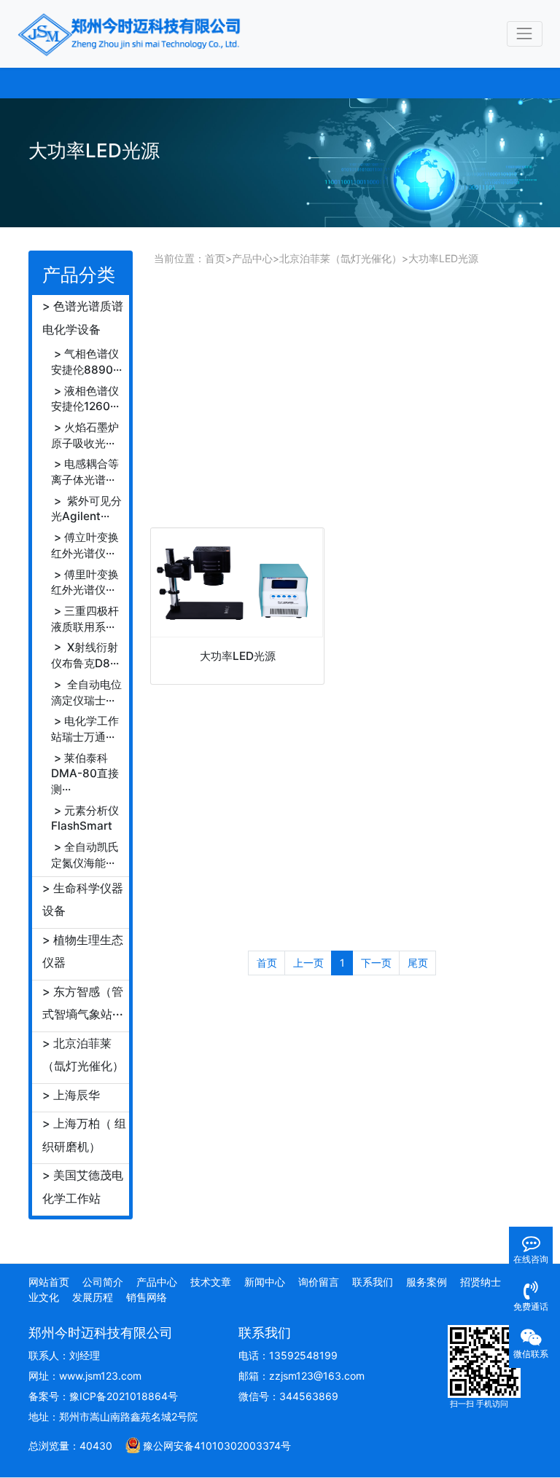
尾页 (418, 962)
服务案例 (426, 1281)
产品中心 (252, 258)
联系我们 (372, 1281)
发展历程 (92, 1297)
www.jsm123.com (100, 1375)
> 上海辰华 (71, 1095)
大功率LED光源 (443, 258)
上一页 (308, 962)
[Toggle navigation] (524, 34)
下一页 (376, 962)
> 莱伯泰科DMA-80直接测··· (85, 773)
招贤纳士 (480, 1281)
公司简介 (102, 1281)
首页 (215, 258)
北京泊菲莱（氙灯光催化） (340, 258)
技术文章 (210, 1281)
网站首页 (48, 1281)
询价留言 (318, 1281)
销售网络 (146, 1297)
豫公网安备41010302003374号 (217, 1445)
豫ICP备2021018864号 (123, 1396)
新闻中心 (264, 1281)
